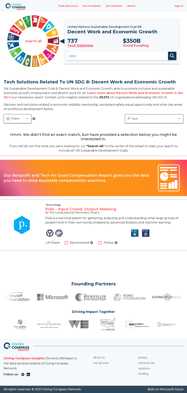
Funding (143, 373)
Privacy (142, 357)
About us (99, 357)
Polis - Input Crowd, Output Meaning (80, 209)
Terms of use (146, 363)
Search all (33, 41)
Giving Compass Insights (24, 358)
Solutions (144, 368)
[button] (17, 118)
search (172, 56)
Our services (101, 363)
